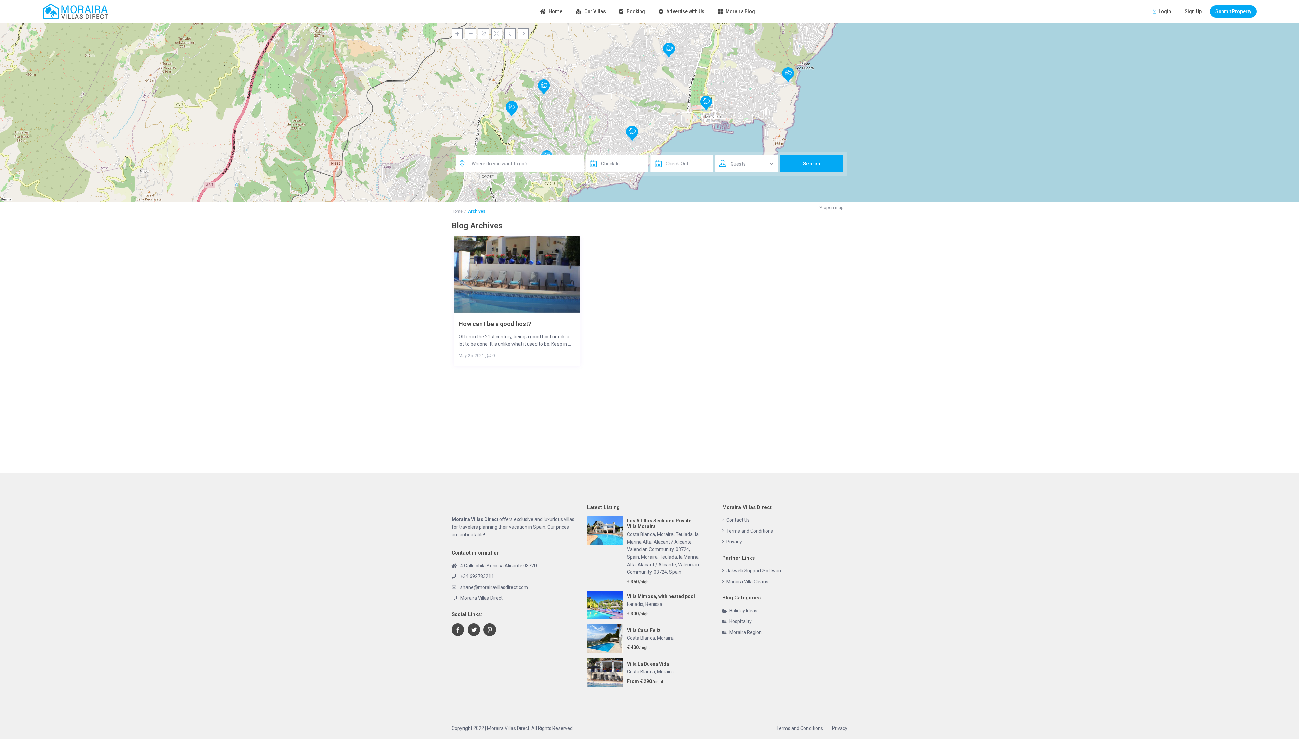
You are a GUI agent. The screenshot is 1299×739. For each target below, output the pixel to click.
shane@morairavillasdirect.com (494, 587)
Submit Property (1233, 11)
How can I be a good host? (495, 323)
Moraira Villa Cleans (747, 581)
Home (555, 11)
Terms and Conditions (749, 531)
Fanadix (635, 604)
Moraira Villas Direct (481, 598)
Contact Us (738, 520)
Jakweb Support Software (754, 570)
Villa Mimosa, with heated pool (661, 596)
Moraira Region (745, 632)
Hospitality (740, 621)
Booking (635, 11)
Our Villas (595, 11)
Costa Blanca (641, 638)
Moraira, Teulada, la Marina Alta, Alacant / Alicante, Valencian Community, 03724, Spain (663, 564)
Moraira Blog (740, 11)
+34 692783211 (477, 576)
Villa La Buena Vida (648, 664)
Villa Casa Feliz (644, 630)
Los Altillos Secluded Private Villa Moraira (659, 523)
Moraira (665, 638)
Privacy (734, 541)
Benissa (653, 604)
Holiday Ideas (743, 610)
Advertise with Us (685, 11)
